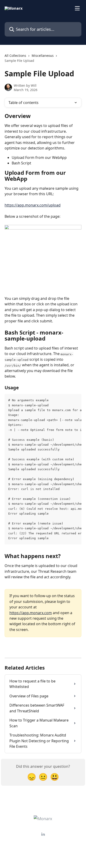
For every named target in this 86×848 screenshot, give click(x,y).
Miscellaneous (43, 55)
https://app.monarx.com (30, 612)
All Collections (15, 55)
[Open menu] (77, 8)
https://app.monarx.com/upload (33, 205)
